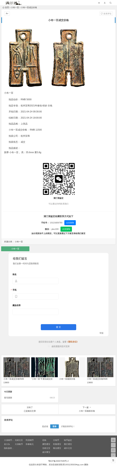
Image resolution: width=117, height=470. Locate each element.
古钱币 (56, 440)
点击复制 (70, 222)
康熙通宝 (46, 444)
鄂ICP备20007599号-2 (58, 461)
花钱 (44, 440)
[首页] (113, 440)
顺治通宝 (57, 448)
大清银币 (19, 444)
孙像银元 (30, 444)
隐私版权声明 (10, 448)
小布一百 (15, 7)
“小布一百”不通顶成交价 (42, 379)
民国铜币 (30, 440)
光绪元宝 (19, 440)
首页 (7, 7)
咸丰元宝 (68, 448)
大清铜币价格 (10, 440)
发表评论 (107, 13)
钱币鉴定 (68, 440)
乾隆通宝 (57, 444)
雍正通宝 (68, 444)
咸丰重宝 (46, 452)
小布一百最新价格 (67, 379)
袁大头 (7, 444)
